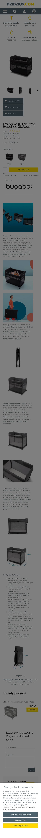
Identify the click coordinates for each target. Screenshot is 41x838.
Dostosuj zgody (20, 820)
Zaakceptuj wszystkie (20, 826)
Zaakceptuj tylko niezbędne (20, 814)
